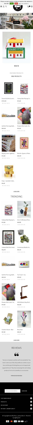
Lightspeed (17, 417)
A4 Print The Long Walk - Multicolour (8, 126)
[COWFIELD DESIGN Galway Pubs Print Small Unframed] (8, 237)
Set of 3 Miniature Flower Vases (24, 220)
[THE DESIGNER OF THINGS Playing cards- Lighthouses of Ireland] (8, 143)
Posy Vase (20, 329)
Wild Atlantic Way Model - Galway (24, 302)
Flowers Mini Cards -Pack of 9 (24, 126)
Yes (12, 3)
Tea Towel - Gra (21, 274)
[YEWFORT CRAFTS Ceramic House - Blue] (8, 319)
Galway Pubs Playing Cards (24, 98)
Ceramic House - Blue (7, 329)
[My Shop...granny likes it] (17, 6)
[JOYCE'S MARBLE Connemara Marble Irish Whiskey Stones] (24, 237)
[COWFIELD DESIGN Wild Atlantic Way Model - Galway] (24, 291)
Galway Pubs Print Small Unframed (8, 247)
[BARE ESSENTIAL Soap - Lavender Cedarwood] (8, 170)
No (16, 3)
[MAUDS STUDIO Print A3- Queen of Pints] (24, 143)
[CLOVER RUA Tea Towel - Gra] (24, 264)
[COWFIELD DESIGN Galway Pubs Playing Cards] (24, 88)
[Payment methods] (7, 421)
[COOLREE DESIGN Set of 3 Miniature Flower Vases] (24, 209)
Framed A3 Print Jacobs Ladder (8, 98)
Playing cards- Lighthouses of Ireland (8, 153)
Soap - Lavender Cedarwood (8, 181)
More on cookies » (24, 3)
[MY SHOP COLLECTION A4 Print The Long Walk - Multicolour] (8, 115)
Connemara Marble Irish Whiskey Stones (24, 247)
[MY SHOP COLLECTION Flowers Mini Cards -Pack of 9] (24, 115)
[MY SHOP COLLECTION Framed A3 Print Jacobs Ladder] (8, 88)
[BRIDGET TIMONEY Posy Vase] (24, 319)
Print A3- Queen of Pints (23, 153)
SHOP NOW (16, 22)
